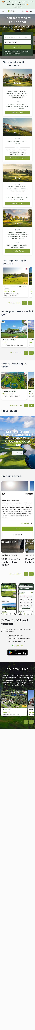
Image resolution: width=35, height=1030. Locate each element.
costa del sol (13, 91)
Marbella (11, 104)
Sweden (6, 714)
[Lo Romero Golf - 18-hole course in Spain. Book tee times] (14, 386)
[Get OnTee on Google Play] (17, 652)
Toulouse (15, 245)
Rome (8, 197)
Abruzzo (11, 187)
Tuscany (22, 191)
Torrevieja (20, 108)
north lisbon (11, 150)
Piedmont (13, 191)
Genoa (19, 197)
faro (22, 152)
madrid (17, 93)
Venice (21, 199)
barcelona (9, 93)
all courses (16, 53)
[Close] (33, 2)
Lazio (9, 189)
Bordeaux (23, 245)
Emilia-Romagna (21, 187)
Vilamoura (20, 345)
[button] (3, 11)
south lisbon (22, 150)
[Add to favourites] (26, 269)
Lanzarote (24, 106)
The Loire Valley (12, 234)
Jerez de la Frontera (10, 295)
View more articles (15, 574)
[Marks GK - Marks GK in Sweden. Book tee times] (14, 703)
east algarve (14, 154)
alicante (22, 91)
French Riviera (21, 232)
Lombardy (23, 189)
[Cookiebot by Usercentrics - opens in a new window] (25, 494)
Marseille (14, 247)
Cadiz (13, 108)
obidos (23, 154)
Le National (17, 22)
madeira (17, 143)
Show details (25, 523)
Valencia (9, 106)
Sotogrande (21, 104)
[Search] (22, 11)
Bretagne (11, 232)
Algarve (13, 345)
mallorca (25, 93)
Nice (8, 245)
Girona (16, 106)
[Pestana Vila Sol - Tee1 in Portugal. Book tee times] (14, 333)
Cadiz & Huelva (14, 294)
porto (24, 141)
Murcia (11, 396)
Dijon (22, 247)
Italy (5, 53)
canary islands (13, 95)
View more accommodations (12, 722)
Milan (13, 197)
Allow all (17, 529)
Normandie (23, 234)
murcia (23, 95)
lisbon (10, 141)
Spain (27, 51)
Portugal (21, 51)
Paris (23, 236)
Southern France (17, 238)
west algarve (14, 152)
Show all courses (14, 303)
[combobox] (17, 36)
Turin (26, 197)
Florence (14, 199)
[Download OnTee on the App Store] (17, 645)
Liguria (15, 189)
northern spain (17, 97)
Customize (16, 534)
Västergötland (14, 714)
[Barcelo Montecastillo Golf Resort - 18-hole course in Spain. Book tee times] (15, 282)
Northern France (14, 236)
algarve (17, 141)
